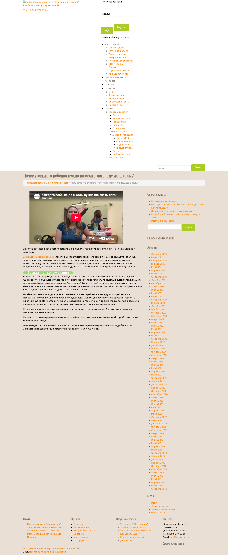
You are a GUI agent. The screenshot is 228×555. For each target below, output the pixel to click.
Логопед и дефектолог (133, 527)
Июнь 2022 (157, 325)
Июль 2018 (157, 475)
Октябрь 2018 (158, 466)
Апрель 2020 (158, 410)
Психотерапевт (117, 54)
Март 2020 (156, 413)
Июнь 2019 (157, 440)
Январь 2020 (158, 420)
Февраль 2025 (159, 260)
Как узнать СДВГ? (130, 533)
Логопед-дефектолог (121, 60)
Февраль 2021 (159, 378)
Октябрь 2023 (158, 283)
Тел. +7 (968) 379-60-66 (35, 10)
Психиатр (114, 67)
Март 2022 (156, 335)
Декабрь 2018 (159, 459)
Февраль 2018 (159, 488)
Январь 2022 (158, 342)
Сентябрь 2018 (159, 469)
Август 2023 (157, 286)
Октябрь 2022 (158, 312)
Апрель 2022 (158, 332)
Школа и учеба (124, 147)
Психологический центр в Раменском (47, 182)
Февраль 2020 (159, 417)
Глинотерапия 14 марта (164, 201)
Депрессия (126, 540)
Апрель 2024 (158, 270)
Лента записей (159, 506)
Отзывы (109, 84)
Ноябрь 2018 (158, 462)
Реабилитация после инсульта (44, 533)
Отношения (118, 128)
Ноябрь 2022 (158, 309)
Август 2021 (157, 358)
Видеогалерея (117, 98)
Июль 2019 (157, 436)
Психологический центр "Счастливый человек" (49, 548)
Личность (117, 125)
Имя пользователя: (111, 1)
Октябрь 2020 (158, 391)
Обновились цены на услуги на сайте (171, 211)
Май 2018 (156, 479)
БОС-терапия (116, 64)
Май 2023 (156, 293)
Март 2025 (156, 257)
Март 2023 (156, 296)
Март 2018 (156, 485)
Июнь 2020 (157, 404)
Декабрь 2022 (159, 306)
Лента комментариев (163, 509)
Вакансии (79, 533)
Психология (119, 121)
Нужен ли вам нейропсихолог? (44, 524)
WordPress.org (159, 512)
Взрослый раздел (118, 112)
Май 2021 (156, 368)
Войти (154, 502)
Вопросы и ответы (119, 101)
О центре (110, 88)
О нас (111, 92)
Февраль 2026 (159, 254)
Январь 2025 (158, 263)
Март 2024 (156, 273)
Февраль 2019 (159, 453)
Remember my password (116, 37)
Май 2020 (156, 407)
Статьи (109, 108)
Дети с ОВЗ (122, 138)
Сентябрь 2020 (159, 394)
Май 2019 (156, 443)
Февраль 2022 (159, 338)
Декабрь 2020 (159, 384)
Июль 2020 (157, 400)
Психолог (32, 537)
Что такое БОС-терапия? (134, 524)
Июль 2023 (157, 290)
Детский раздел (118, 131)
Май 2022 (156, 329)
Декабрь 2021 (159, 345)
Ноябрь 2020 (158, 387)
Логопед (117, 115)
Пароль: (105, 13)
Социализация (124, 141)
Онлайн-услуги (117, 47)
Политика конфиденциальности (47, 551)
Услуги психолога (118, 51)
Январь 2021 (158, 381)
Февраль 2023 (159, 299)
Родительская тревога (133, 537)
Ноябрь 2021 (158, 348)
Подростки (122, 144)
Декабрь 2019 (159, 423)
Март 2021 (156, 374)
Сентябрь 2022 (159, 316)
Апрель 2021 (158, 371)
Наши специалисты (115, 77)
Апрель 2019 (158, 446)
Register (121, 27)
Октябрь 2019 (158, 426)
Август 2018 (157, 472)
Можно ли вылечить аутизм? (43, 530)
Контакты (110, 81)
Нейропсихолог (117, 57)
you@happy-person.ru (181, 537)
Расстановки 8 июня (162, 220)
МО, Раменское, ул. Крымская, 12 (41, 5)
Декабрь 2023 (159, 280)
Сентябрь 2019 (159, 430)
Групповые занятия (119, 70)
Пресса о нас (115, 105)
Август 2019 (157, 433)
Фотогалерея (116, 95)
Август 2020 (157, 397)
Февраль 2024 (159, 276)
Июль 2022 (157, 322)
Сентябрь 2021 (159, 355)
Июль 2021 (157, 361)
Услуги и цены (113, 44)
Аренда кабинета (118, 73)
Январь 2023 (158, 303)
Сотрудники (80, 540)
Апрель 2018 (158, 482)
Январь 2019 (158, 456)
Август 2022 (157, 319)
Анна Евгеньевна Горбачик (38, 256)
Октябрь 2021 (158, 351)
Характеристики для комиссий (44, 527)
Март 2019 (156, 449)
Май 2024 (156, 267)
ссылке (78, 263)
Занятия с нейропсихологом (136, 530)
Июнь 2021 (157, 365)
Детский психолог (122, 134)
